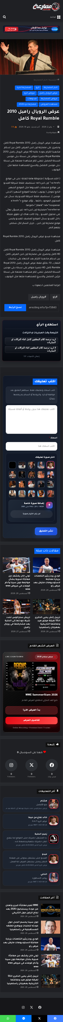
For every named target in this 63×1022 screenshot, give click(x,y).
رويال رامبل (38, 297)
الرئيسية (53, 80)
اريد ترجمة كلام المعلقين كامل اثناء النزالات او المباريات (34, 341)
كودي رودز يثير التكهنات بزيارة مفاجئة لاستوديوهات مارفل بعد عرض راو (20, 943)
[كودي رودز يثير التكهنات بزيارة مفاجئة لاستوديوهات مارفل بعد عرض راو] (46, 565)
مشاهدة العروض (49, 104)
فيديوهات (32, 99)
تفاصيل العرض (31, 720)
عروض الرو (29, 93)
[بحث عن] (4, 17)
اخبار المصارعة (40, 80)
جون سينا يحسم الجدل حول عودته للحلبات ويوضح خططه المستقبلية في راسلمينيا (22, 926)
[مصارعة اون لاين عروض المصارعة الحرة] (46, 6)
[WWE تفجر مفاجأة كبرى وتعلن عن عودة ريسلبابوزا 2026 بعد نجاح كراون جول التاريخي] (50, 910)
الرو (37, 88)
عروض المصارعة (49, 99)
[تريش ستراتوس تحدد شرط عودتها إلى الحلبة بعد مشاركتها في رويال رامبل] (16, 606)
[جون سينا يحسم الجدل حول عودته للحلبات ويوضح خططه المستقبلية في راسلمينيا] (50, 927)
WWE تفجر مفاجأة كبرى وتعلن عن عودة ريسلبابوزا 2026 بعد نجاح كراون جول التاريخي (21, 909)
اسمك (53, 438)
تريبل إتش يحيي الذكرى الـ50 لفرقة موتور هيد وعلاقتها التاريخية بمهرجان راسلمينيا (22, 980)
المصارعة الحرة (24, 88)
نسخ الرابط (15, 307)
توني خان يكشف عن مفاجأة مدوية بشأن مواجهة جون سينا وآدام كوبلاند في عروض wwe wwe (17, 583)
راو (54, 297)
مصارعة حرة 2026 (27, 104)
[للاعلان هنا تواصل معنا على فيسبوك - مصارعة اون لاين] (31, 29)
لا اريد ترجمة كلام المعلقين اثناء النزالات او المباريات (35, 349)
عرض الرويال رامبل (48, 93)
